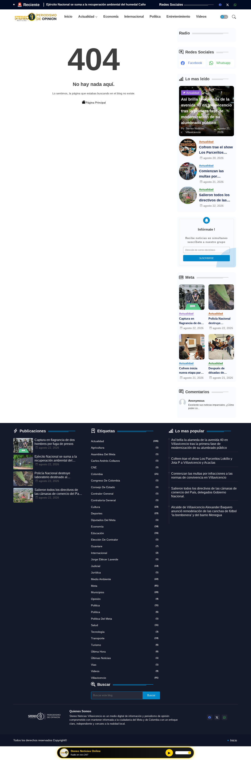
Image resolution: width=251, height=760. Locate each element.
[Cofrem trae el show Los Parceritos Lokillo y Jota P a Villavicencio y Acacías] (188, 147)
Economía (110, 16)
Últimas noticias (124, 658)
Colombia (124, 474)
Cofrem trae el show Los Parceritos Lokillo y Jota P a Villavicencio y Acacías (216, 150)
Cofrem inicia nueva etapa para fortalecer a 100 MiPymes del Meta (191, 371)
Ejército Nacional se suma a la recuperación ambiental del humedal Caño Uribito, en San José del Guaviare (56, 458)
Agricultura (124, 447)
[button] (224, 17)
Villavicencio (124, 677)
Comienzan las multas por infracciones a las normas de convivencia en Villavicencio (214, 174)
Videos (201, 16)
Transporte (124, 638)
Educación (124, 533)
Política (155, 16)
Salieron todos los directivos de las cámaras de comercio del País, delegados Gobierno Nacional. (216, 198)
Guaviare (124, 546)
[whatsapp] (235, 4)
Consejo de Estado (124, 487)
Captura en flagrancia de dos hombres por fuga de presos (191, 321)
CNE (124, 467)
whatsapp (223, 63)
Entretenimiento (178, 16)
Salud (124, 625)
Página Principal (96, 102)
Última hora (124, 651)
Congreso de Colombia (124, 480)
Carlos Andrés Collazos (124, 460)
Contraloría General (124, 500)
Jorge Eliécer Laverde (124, 559)
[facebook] (220, 4)
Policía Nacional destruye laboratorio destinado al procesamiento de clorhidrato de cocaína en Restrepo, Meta (220, 321)
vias (124, 664)
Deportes (124, 513)
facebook (195, 63)
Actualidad (86, 16)
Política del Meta (124, 618)
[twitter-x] (227, 4)
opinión (124, 598)
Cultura (124, 506)
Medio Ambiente (124, 579)
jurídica (124, 572)
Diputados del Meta (124, 520)
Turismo (124, 644)
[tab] (68, 16)
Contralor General (124, 493)
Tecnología (124, 631)
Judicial (124, 566)
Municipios (124, 592)
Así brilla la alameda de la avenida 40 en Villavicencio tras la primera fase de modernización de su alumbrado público (199, 443)
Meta (124, 585)
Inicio (68, 16)
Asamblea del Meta (124, 454)
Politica (124, 605)
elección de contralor (124, 539)
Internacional (134, 16)
